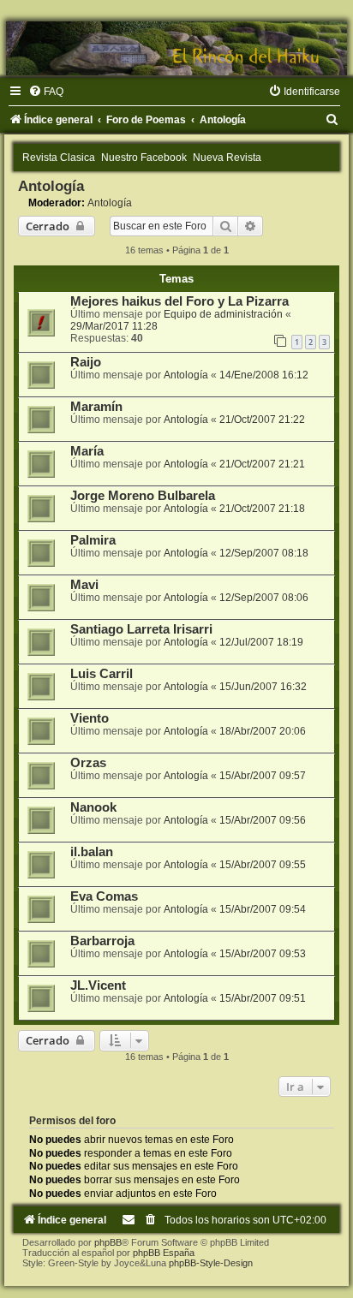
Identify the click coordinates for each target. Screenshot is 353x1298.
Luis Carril (101, 674)
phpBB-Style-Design (211, 1263)
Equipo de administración (223, 314)
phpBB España (163, 1252)
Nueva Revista (227, 158)
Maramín (96, 407)
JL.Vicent (98, 985)
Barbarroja (102, 941)
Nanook (93, 807)
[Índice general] (176, 48)
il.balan (91, 852)
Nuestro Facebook (144, 158)
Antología (51, 186)
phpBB (108, 1242)
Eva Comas (104, 896)
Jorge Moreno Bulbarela (142, 496)
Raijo (85, 362)
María (87, 451)
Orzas (88, 763)
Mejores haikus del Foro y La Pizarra (179, 301)
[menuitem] (45, 92)
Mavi (84, 585)
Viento (89, 718)
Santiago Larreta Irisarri (141, 629)
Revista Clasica (58, 158)
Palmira (93, 540)
